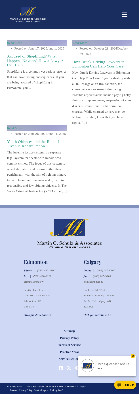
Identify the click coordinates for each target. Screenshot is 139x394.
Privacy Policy (69, 338)
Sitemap (69, 331)
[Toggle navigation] (124, 15)
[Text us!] (125, 386)
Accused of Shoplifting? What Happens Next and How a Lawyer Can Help (35, 60)
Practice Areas (69, 352)
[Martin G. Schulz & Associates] (25, 14)
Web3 (60, 390)
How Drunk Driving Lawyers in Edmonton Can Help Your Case (98, 63)
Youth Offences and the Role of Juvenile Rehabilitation (33, 143)
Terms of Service (69, 345)
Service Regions (69, 359)
